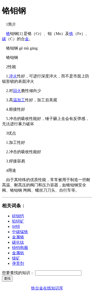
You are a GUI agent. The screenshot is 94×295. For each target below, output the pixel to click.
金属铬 (18, 237)
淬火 (13, 76)
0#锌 (16, 226)
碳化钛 (18, 242)
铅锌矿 (18, 221)
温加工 (19, 100)
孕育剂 (18, 263)
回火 (17, 91)
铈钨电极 (20, 247)
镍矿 (16, 258)
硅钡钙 (18, 216)
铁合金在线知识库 (47, 288)
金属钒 (18, 253)
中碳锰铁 (20, 232)
